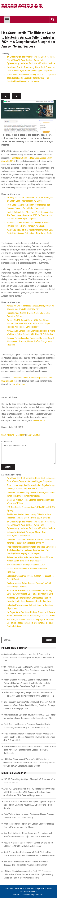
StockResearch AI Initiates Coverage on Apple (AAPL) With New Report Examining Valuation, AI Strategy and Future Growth (29, 804)
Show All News (7, 435)
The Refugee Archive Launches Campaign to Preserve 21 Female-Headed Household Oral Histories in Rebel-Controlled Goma (30, 623)
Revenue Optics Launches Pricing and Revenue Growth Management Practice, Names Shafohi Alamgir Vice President (30, 341)
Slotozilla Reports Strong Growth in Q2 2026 (26, 564)
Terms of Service (46, 888)
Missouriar (22, 7)
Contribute (33, 891)
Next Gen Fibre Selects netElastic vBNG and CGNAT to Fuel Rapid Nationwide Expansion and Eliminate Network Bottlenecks (29, 749)
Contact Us (24, 891)
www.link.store (19, 384)
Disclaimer (20, 435)
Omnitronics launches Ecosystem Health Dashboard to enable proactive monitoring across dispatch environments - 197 (29, 657)
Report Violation (33, 435)
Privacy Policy (34, 888)
